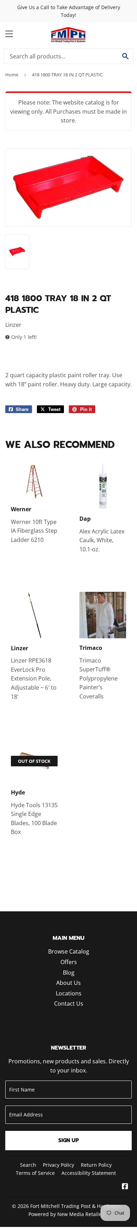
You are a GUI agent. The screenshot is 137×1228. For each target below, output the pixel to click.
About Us (68, 983)
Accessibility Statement (88, 1173)
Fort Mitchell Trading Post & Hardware (75, 1206)
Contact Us (68, 1003)
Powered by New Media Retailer (66, 1214)
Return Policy (96, 1164)
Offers (68, 962)
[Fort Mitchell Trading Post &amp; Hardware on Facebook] (125, 1187)
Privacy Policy (58, 1164)
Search (28, 1164)
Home (11, 74)
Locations (68, 993)
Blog (68, 972)
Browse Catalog (68, 951)
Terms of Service (35, 1173)
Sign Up (68, 1140)
